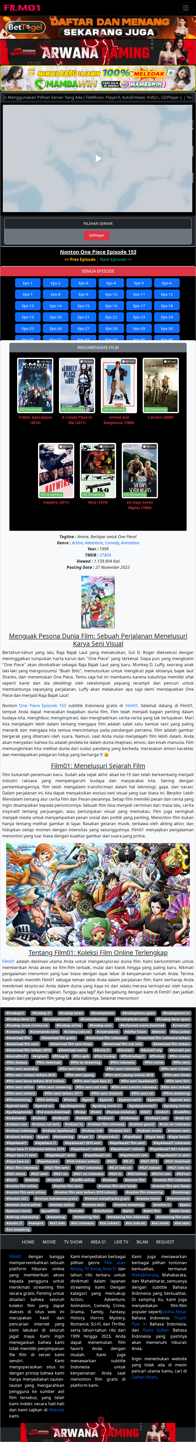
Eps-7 (28, 294)
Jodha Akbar (175, 1311)
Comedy (112, 543)
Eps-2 (55, 282)
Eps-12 (167, 294)
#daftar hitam (135, 1032)
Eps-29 (139, 328)
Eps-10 (111, 294)
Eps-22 (111, 316)
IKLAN (142, 1242)
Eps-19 (28, 316)
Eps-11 (139, 294)
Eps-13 (28, 305)
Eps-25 (28, 328)
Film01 (131, 705)
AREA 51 (98, 1242)
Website (56, 1410)
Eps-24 (167, 316)
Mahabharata (145, 1275)
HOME (28, 1242)
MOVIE (49, 1242)
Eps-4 (111, 282)
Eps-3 (83, 282)
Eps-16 (111, 305)
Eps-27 (84, 328)
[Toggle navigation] (186, 8)
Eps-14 (56, 305)
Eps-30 (167, 328)
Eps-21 (84, 316)
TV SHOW (73, 1242)
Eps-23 (139, 316)
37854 (105, 555)
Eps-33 (84, 339)
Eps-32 (56, 339)
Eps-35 (139, 339)
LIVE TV (121, 1242)
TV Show (92, 1269)
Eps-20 (56, 316)
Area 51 (110, 1269)
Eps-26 (56, 328)
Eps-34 (111, 339)
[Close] (101, 34)
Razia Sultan (156, 1330)
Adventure (94, 543)
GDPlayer (97, 235)
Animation (130, 543)
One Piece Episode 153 (42, 705)
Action (77, 543)
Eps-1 (28, 282)
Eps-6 (167, 282)
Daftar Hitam (144, 1377)
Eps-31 (28, 339)
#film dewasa (16, 1062)
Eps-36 (167, 339)
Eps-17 (139, 305)
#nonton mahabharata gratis (107, 1198)
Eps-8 (55, 294)
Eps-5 (139, 282)
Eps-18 (167, 305)
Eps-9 (83, 294)
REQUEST (165, 1242)
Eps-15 (84, 305)
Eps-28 (111, 328)
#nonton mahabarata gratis (56, 1198)
